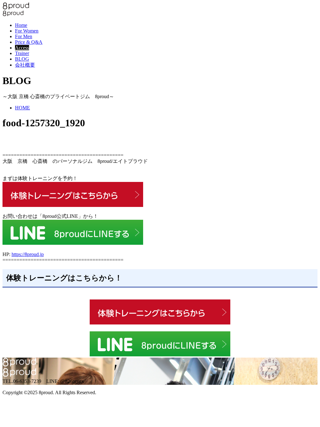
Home (21, 25)
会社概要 (25, 65)
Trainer (22, 53)
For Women (26, 30)
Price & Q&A (28, 42)
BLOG (22, 59)
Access (22, 47)
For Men (23, 36)
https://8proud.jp (28, 254)
